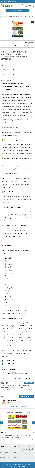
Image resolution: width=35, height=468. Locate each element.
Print (6, 45)
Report (18, 45)
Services (10, 15)
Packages (16, 450)
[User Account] (32, 5)
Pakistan (7, 389)
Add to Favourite (29, 45)
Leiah (5, 15)
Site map (16, 455)
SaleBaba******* (11, 1)
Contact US (3, 455)
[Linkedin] (29, 449)
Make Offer (28, 383)
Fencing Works (13, 400)
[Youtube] (33, 449)
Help (15, 452)
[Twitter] (4, 1)
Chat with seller (26, 396)
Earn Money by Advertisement (4, 458)
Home (1, 15)
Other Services (16, 15)
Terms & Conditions (17, 458)
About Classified (5, 450)
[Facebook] (2, 1)
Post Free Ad (17, 11)
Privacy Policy (4, 452)
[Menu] (28, 5)
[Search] (23, 5)
